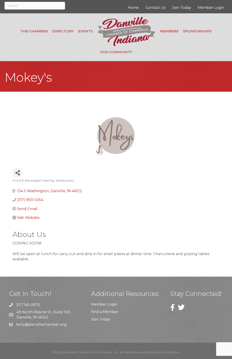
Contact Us (155, 7)
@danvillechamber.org (46, 324)
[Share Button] (17, 173)
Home (133, 7)
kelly (20, 324)
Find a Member (104, 312)
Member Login (211, 7)
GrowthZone (169, 352)
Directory (63, 31)
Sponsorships (197, 31)
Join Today (181, 7)
